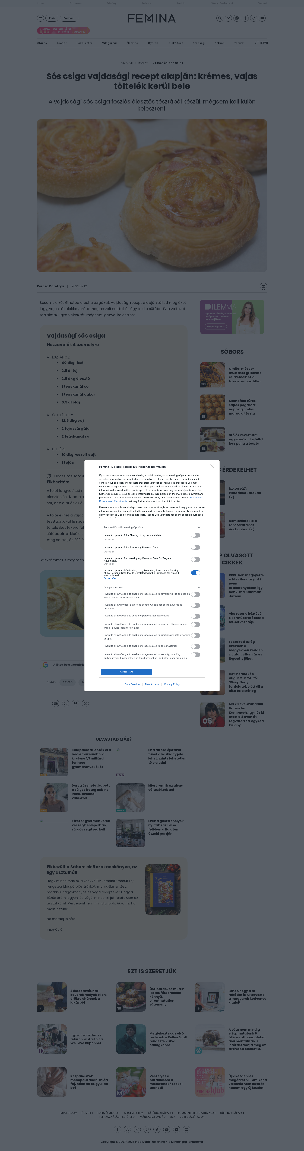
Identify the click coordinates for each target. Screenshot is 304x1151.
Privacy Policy (172, 684)
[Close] (213, 467)
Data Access (152, 684)
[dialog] (152, 575)
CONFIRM (126, 671)
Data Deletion (132, 684)
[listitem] (152, 527)
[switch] (195, 535)
